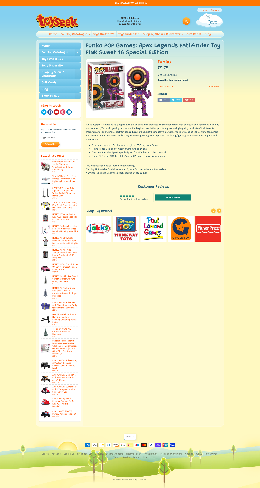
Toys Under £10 (128, 34)
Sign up (215, 10)
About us (56, 453)
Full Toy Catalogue (76, 35)
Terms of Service (121, 457)
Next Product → (215, 86)
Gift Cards (193, 34)
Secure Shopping (114, 453)
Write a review (173, 197)
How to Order (211, 453)
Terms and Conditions (171, 453)
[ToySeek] (57, 21)
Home (53, 34)
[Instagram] (62, 112)
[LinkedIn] (69, 112)
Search (45, 453)
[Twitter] (43, 112)
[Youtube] (56, 112)
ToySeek (129, 479)
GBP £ (129, 436)
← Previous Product (165, 86)
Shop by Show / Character (163, 35)
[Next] (219, 210)
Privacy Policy (150, 453)
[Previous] (213, 210)
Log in (204, 10)
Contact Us (68, 453)
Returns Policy (133, 453)
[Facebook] (50, 112)
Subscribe (50, 144)
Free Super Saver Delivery (90, 453)
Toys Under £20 (104, 34)
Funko (164, 62)
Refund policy (140, 457)
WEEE (199, 453)
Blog (208, 34)
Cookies (189, 453)
